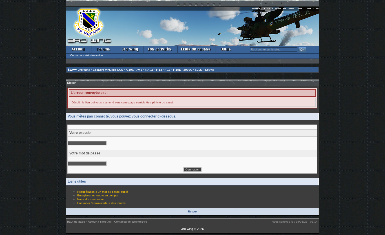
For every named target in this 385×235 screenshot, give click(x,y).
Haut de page (76, 221)
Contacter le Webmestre (130, 221)
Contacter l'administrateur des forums (101, 203)
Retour (192, 211)
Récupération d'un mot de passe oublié (103, 191)
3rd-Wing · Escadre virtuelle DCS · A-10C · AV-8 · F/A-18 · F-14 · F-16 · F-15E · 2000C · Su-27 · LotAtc (146, 69)
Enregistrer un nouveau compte (97, 195)
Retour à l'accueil (100, 221)
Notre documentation (91, 199)
